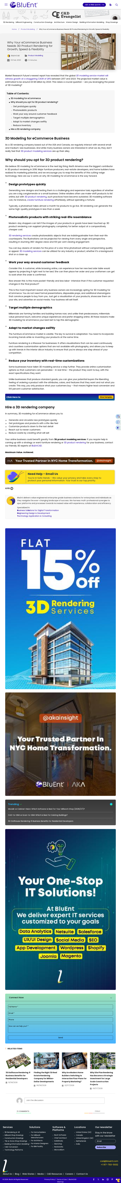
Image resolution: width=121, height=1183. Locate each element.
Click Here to (59, 397)
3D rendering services (20, 235)
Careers (69, 1174)
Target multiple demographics (29, 117)
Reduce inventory (22, 125)
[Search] (116, 5)
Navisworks (58, 1147)
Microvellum (59, 1150)
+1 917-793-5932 (109, 1164)
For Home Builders (38, 1132)
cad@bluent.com (109, 1161)
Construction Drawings (43, 22)
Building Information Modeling (92, 22)
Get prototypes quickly (24, 106)
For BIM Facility (37, 1146)
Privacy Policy (49, 1179)
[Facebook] (93, 1179)
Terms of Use (62, 1179)
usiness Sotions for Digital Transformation (38, 510)
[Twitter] (98, 1179)
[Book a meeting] (118, 416)
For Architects (37, 1140)
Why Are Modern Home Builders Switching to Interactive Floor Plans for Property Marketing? (74, 1077)
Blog (17, 1174)
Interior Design (72, 22)
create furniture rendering (40, 200)
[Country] (110, 5)
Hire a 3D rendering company (26, 129)
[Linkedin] (103, 1179)
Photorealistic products (25, 110)
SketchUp (58, 1144)
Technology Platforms (14, 1150)
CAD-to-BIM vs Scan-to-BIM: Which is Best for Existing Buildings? (38, 815)
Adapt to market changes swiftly (30, 121)
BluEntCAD (37, 445)
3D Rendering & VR (12, 1132)
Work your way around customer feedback (35, 114)
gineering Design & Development (33, 513)
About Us (7, 1174)
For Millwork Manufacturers (37, 1136)
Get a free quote (93, 5)
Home (14, 29)
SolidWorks (58, 1141)
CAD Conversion (11, 1147)
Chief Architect (60, 1138)
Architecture (59, 22)
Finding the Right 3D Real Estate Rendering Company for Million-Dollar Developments (45, 1077)
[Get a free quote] (118, 427)
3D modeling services (30, 251)
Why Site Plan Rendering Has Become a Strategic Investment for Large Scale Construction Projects (101, 1078)
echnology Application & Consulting (34, 516)
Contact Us (82, 1174)
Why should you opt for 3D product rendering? (34, 102)
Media (40, 1174)
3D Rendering (8, 22)
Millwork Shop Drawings (14, 1135)
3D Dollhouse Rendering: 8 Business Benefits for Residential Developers (40, 821)
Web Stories (28, 1174)
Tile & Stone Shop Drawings (16, 1141)
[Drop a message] (118, 422)
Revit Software (60, 1135)
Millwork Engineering (24, 22)
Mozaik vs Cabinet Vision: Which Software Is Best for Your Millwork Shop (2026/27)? (46, 809)
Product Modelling (28, 29)
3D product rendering (36, 196)
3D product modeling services (36, 151)
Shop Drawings (112, 22)
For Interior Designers (39, 1143)
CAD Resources (54, 1174)
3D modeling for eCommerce (26, 98)
